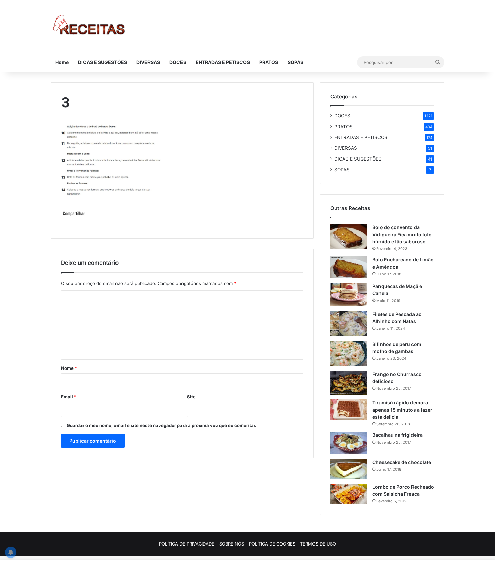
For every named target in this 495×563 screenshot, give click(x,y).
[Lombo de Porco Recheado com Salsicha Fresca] (348, 494)
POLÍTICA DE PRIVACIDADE (186, 544)
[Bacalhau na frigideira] (348, 443)
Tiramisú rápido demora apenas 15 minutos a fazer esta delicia (402, 410)
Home (62, 62)
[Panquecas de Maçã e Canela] (348, 295)
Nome (69, 368)
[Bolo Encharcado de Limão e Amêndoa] (348, 267)
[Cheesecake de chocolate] (348, 469)
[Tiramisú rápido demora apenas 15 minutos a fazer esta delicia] (348, 409)
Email (68, 396)
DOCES (177, 62)
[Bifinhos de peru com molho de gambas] (348, 353)
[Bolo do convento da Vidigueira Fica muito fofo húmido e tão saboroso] (348, 236)
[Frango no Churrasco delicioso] (348, 383)
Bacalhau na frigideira (397, 435)
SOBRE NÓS (231, 544)
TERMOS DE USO (318, 544)
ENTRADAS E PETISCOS (223, 62)
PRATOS (268, 62)
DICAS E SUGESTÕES (102, 62)
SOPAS (295, 62)
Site (191, 396)
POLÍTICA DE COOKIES (272, 544)
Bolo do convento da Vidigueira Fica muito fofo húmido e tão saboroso (402, 234)
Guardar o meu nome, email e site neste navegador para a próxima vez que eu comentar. (161, 425)
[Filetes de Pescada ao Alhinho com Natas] (348, 323)
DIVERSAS (148, 62)
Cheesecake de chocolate (401, 462)
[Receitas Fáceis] (89, 26)
